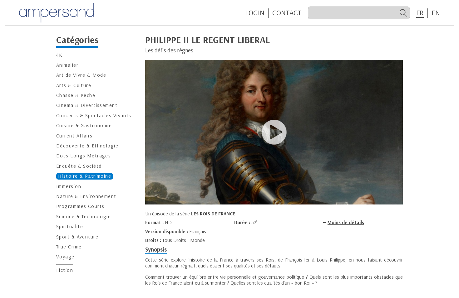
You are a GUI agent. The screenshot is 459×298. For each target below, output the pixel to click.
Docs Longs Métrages (83, 156)
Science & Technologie (83, 216)
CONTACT (287, 12)
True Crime (68, 247)
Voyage (65, 257)
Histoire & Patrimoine (84, 176)
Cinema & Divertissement (86, 105)
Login (254, 12)
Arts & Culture (73, 85)
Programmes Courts (80, 206)
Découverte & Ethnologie (87, 146)
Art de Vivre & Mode (81, 75)
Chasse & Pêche (75, 95)
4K (59, 55)
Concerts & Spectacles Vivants (93, 115)
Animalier (67, 65)
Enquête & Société (78, 166)
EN (436, 12)
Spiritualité (69, 226)
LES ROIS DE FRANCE (213, 213)
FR (420, 12)
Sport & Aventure (77, 237)
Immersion (68, 186)
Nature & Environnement (86, 196)
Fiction (64, 270)
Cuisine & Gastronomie (84, 125)
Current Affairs (74, 136)
